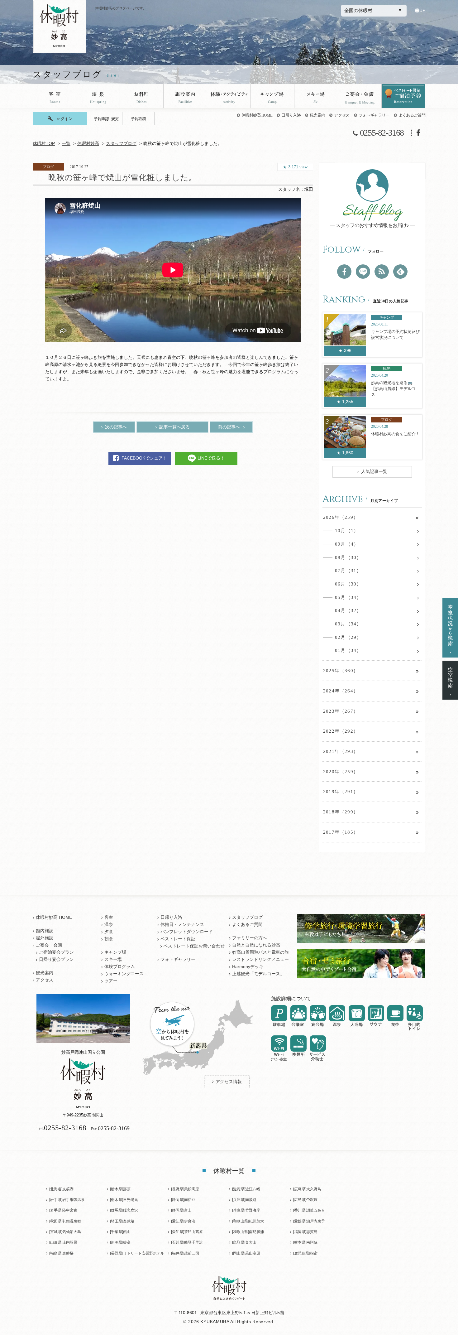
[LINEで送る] (363, 271)
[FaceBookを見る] (344, 271)
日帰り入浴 (291, 115)
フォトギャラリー (374, 115)
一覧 (66, 143)
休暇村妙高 (88, 143)
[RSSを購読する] (382, 271)
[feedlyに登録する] (400, 271)
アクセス (341, 115)
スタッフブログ (121, 143)
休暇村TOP (44, 143)
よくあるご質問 (411, 115)
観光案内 (317, 115)
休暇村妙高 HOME (256, 115)
